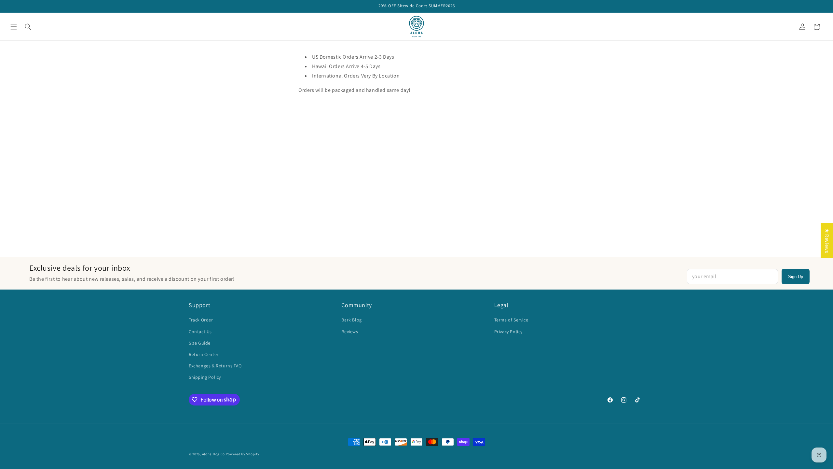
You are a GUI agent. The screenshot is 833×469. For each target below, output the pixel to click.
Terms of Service (511, 320)
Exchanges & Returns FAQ (215, 366)
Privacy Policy (508, 331)
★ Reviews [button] (827, 240)
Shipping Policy (205, 377)
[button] (14, 27)
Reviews (349, 331)
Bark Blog (351, 320)
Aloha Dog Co (213, 454)
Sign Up (795, 276)
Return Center (204, 354)
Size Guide (200, 343)
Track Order (201, 320)
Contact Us (200, 331)
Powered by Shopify (242, 454)
